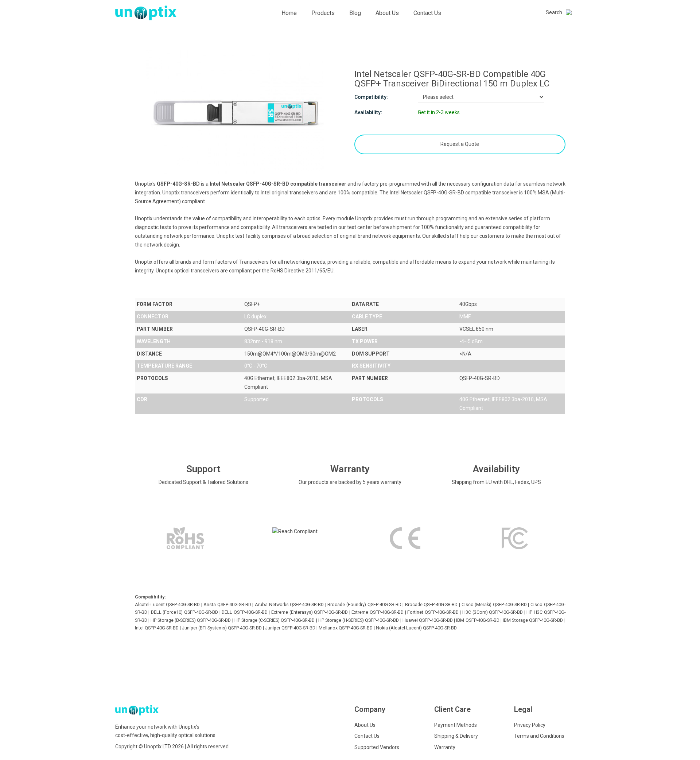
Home (289, 12)
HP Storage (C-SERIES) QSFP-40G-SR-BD (274, 620)
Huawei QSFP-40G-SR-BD (427, 620)
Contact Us (427, 12)
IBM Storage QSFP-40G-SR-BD (533, 620)
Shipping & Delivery (456, 736)
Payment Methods (455, 725)
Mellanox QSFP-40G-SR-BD (346, 628)
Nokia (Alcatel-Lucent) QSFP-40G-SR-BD (416, 628)
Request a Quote (459, 144)
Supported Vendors (376, 747)
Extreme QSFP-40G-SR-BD (377, 612)
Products (323, 12)
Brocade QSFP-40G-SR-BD (431, 604)
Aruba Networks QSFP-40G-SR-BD (289, 604)
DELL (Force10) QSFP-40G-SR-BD (184, 612)
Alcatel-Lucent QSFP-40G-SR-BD (167, 604)
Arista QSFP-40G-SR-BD (227, 604)
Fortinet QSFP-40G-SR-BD (433, 612)
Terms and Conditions (539, 736)
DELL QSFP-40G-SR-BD (245, 612)
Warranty (444, 747)
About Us (387, 12)
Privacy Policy (529, 725)
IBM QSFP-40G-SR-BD (477, 620)
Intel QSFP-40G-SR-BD (157, 628)
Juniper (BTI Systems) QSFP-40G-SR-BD (222, 628)
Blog (355, 12)
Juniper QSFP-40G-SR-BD (290, 628)
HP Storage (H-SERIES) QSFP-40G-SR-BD (358, 620)
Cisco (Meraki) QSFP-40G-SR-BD (494, 604)
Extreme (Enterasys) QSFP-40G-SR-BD (309, 612)
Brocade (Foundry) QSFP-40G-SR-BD (364, 604)
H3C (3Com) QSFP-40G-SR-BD (492, 612)
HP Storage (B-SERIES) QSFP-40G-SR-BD (191, 620)
